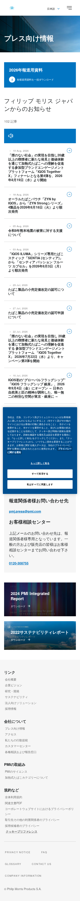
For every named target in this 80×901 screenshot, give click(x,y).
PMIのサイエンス (16, 771)
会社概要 (10, 679)
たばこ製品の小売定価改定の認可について (36, 291)
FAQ (44, 852)
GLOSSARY (13, 864)
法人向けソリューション (21, 703)
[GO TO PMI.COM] (12, 8)
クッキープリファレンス (21, 831)
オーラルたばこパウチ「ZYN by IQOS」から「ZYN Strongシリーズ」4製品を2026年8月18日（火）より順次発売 (36, 205)
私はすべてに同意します (40, 484)
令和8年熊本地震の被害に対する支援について (35, 232)
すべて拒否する (40, 473)
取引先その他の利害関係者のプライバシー (32, 820)
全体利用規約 (13, 797)
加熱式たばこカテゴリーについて (26, 777)
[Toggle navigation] (69, 7)
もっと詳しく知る (40, 463)
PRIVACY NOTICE (18, 852)
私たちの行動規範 (16, 740)
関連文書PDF (13, 803)
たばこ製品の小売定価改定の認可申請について (36, 314)
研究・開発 (12, 691)
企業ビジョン (13, 685)
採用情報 (10, 709)
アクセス (10, 734)
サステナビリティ (16, 697)
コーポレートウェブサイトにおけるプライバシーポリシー (39, 811)
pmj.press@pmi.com (25, 511)
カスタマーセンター (18, 746)
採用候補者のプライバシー (22, 826)
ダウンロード (18, 606)
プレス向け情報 (15, 728)
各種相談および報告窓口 (21, 752)
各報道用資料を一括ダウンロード (35, 79)
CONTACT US (41, 864)
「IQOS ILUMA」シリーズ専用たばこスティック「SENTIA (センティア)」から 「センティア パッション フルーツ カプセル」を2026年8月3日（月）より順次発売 (36, 262)
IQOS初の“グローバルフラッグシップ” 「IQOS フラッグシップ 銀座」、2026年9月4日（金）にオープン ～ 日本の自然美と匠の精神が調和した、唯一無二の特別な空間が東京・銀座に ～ (36, 388)
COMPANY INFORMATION (23, 875)
